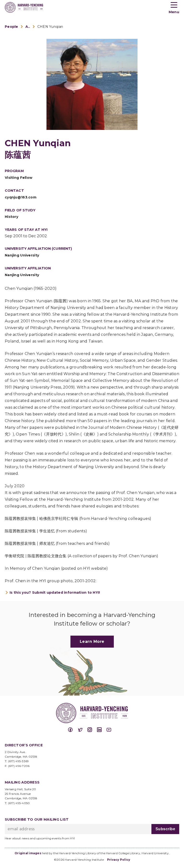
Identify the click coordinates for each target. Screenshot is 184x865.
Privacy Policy (118, 859)
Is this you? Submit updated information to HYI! (55, 592)
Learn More (92, 641)
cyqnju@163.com (20, 197)
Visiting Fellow (18, 177)
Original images (28, 853)
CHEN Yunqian (50, 26)
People (11, 26)
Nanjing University (22, 255)
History (11, 217)
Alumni (27, 26)
